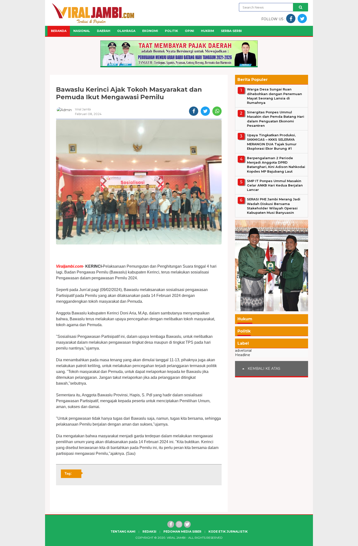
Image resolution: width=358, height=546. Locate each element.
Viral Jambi (176, 537)
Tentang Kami (123, 531)
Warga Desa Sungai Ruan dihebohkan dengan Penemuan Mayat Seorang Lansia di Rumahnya (274, 96)
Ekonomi (150, 31)
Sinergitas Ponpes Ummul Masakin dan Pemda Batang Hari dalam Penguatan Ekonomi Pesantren (275, 118)
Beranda (58, 31)
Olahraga (126, 31)
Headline (242, 355)
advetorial (243, 350)
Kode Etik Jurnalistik (228, 531)
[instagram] (179, 524)
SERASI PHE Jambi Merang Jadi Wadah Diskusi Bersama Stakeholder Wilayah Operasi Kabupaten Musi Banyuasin (273, 205)
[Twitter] (187, 524)
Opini (189, 31)
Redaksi (149, 531)
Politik (171, 31)
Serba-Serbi (231, 31)
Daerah (103, 31)
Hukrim (207, 31)
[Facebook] (170, 524)
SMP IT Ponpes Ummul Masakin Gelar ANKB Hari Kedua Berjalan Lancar (275, 185)
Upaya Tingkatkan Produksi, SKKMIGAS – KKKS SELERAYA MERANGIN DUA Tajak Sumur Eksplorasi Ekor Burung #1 (272, 141)
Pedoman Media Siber (182, 531)
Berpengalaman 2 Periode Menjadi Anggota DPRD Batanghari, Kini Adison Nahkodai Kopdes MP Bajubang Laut (276, 164)
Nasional (81, 31)
